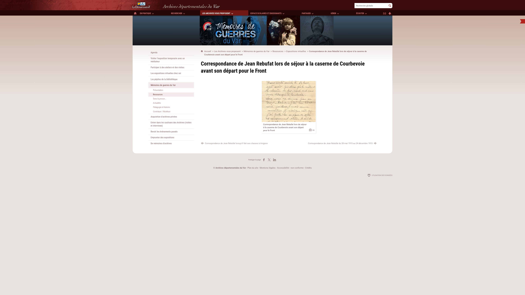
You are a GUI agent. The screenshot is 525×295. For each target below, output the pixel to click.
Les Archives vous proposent (227, 51)
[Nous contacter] (384, 13)
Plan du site (252, 168)
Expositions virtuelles (296, 51)
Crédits (308, 168)
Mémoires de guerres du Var (256, 51)
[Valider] (389, 5)
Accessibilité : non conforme (290, 168)
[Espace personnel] (389, 13)
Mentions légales (267, 168)
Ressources (277, 51)
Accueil (208, 51)
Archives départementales (191, 6)
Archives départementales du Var (230, 168)
